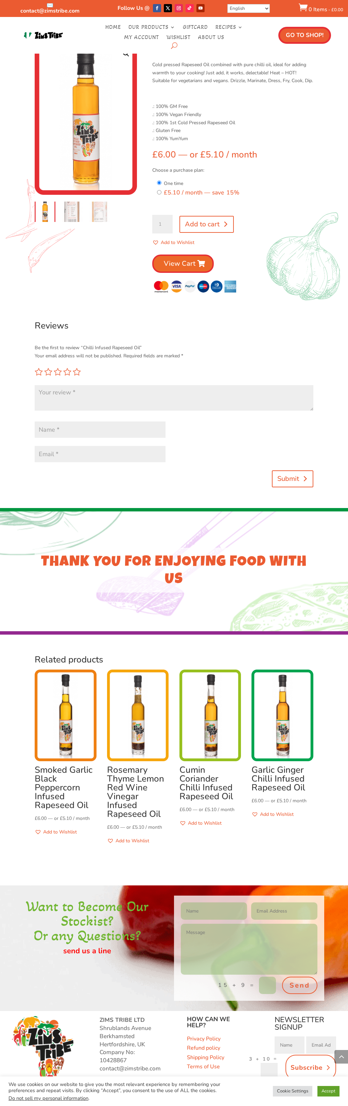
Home (113, 27)
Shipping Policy (205, 1057)
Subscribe (307, 1067)
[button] (126, 54)
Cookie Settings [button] (292, 1091)
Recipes (225, 27)
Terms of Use (203, 1066)
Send (300, 985)
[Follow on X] (168, 8)
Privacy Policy (204, 1039)
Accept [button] (328, 1091)
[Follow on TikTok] (190, 8)
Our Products (148, 27)
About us (211, 37)
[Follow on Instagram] (179, 8)
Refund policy (203, 1048)
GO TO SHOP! (305, 35)
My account (141, 37)
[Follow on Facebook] (157, 8)
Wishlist (179, 37)
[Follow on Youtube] (200, 8)
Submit (288, 478)
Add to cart (202, 224)
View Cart (179, 263)
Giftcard (195, 27)
